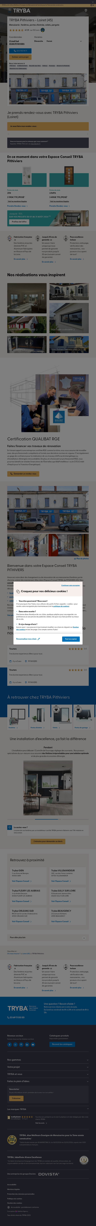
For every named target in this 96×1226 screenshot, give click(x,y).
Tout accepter (71, 639)
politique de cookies (61, 606)
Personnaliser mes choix (26, 639)
